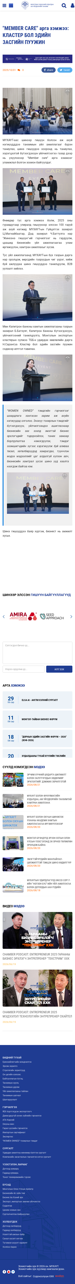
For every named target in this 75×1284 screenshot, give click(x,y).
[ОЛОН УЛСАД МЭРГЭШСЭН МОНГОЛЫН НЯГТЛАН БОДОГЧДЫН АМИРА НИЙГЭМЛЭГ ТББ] (23, 616)
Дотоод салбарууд (12, 1226)
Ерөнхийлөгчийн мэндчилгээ (17, 1062)
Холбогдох (10, 1221)
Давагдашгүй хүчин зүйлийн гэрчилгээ (22, 1115)
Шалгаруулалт (10, 1099)
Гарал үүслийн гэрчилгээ (15, 1128)
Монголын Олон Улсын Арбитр (18, 1189)
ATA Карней (8, 1120)
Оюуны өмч (8, 1124)
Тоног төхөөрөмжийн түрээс (17, 1177)
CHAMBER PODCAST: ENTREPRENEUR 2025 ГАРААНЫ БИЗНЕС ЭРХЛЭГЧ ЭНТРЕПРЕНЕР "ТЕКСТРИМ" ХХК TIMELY (36, 956)
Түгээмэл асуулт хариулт (15, 1243)
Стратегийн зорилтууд (14, 1070)
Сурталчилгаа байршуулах (16, 1214)
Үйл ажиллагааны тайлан (15, 1091)
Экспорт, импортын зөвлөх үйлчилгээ (21, 1201)
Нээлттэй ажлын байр (14, 1234)
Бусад (7, 1184)
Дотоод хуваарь (11, 1169)
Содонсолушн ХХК (43, 1276)
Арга (14, 685)
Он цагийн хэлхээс (12, 1074)
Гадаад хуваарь (10, 1173)
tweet (66, 70)
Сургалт (8, 1148)
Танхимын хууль (11, 1083)
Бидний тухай (12, 1057)
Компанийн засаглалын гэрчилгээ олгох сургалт (27, 1157)
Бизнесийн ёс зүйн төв (14, 1193)
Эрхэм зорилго (10, 1066)
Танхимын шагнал (12, 1095)
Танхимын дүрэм (11, 1087)
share (49, 70)
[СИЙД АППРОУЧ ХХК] (52, 616)
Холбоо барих (10, 1247)
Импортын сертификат (14, 1132)
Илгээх (59, 669)
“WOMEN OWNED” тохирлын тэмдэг (20, 1141)
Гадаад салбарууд (12, 1230)
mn (11, 5)
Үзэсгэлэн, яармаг (15, 1164)
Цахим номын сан (12, 1210)
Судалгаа (7, 1206)
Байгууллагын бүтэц (13, 1078)
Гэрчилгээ (10, 1107)
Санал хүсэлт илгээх (13, 1238)
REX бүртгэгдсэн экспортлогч (17, 1111)
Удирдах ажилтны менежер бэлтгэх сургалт (24, 1152)
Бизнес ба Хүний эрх (13, 1197)
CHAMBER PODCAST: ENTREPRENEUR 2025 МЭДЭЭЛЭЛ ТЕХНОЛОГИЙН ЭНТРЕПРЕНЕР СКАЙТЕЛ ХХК (37, 1014)
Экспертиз (8, 1136)
